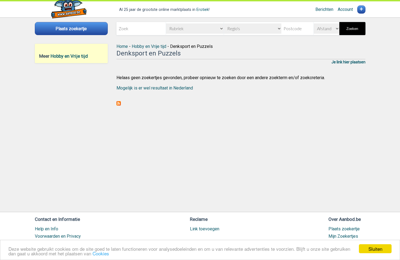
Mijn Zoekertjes (343, 236)
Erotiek (202, 9)
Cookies (101, 253)
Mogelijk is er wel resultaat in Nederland (154, 88)
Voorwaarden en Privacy (58, 236)
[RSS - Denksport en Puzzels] (118, 104)
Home (122, 46)
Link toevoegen (204, 228)
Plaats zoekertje (344, 228)
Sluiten (375, 248)
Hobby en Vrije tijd (69, 56)
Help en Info (46, 228)
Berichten (324, 9)
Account (345, 9)
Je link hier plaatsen (348, 62)
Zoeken (352, 29)
